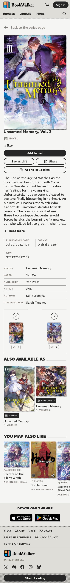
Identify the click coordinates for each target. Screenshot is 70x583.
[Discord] (14, 567)
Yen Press (32, 282)
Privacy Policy (46, 537)
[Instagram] (30, 567)
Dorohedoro (39, 485)
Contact (46, 531)
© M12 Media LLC (14, 560)
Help (32, 531)
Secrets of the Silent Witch (14, 476)
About (20, 531)
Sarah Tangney (36, 302)
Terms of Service (17, 544)
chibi (29, 289)
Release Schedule (17, 537)
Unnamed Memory (38, 268)
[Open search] (64, 14)
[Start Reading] (35, 82)
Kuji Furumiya (35, 295)
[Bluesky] (39, 567)
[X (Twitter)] (6, 567)
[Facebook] (22, 567)
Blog (7, 531)
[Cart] (47, 5)
